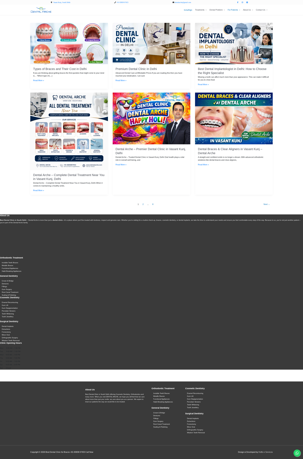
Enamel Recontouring (10, 302)
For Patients (233, 10)
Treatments (199, 10)
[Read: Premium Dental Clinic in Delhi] (151, 43)
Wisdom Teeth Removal (11, 340)
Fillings (4, 286)
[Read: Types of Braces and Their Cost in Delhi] (69, 43)
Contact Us (260, 10)
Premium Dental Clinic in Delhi (136, 69)
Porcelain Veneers (8, 311)
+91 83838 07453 (122, 2)
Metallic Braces (7, 265)
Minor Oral (6, 335)
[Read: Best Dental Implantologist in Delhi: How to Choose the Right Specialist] (234, 43)
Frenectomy (6, 332)
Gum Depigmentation (10, 308)
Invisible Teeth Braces (10, 263)
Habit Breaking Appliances (11, 271)
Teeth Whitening (8, 314)
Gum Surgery (7, 289)
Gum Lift (5, 305)
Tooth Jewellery (7, 317)
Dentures (5, 284)
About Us (247, 10)
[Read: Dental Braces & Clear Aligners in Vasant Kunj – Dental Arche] (234, 118)
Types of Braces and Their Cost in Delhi (60, 69)
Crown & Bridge (7, 281)
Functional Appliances (10, 268)
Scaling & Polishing (9, 295)
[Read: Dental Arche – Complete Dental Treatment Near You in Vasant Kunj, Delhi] (69, 131)
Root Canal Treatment (10, 292)
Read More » (38, 80)
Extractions (6, 329)
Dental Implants (7, 326)
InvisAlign (188, 10)
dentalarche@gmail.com (183, 2)
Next (267, 204)
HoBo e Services (265, 452)
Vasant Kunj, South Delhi (61, 2)
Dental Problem (216, 10)
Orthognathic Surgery (10, 338)
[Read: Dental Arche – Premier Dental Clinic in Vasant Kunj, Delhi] (151, 118)
